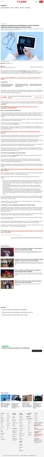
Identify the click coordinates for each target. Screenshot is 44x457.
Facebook (35, 420)
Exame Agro (8, 421)
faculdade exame (30, 414)
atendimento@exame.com (38, 429)
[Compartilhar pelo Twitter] (8, 63)
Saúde (12, 234)
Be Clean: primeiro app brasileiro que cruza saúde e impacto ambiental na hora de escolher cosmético (7, 85)
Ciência (8, 427)
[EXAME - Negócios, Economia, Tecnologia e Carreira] (22, 2)
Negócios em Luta (21, 436)
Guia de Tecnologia (14, 420)
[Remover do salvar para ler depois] (11, 63)
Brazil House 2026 (21, 420)
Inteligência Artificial (3, 434)
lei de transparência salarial (31, 455)
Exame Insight (2, 431)
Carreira (2, 425)
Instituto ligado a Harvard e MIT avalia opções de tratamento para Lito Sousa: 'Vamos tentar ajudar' (21, 85)
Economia (2, 427)
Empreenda (30, 432)
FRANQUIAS (17, 7)
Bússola (20, 423)
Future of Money (8, 425)
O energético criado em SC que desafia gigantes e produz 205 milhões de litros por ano (18, 312)
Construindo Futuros (21, 426)
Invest (2, 436)
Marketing (8, 416)
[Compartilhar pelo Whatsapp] (1, 63)
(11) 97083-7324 (38, 440)
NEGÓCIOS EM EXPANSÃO (5, 7)
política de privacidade (23, 455)
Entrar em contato (37, 424)
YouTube (35, 415)
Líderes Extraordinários (22, 433)
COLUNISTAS (3, 439)
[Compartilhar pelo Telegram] (6, 63)
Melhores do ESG (21, 448)
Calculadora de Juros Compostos (14, 435)
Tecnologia (8, 423)
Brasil (2, 423)
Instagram (36, 418)
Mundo (8, 413)
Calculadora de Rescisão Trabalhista (14, 431)
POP (7, 429)
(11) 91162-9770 (38, 425)
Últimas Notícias (2, 418)
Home (1, 23)
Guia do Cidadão (13, 417)
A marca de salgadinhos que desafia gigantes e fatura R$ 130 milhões (15, 309)
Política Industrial (21, 439)
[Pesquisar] (3, 2)
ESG (28, 425)
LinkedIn (35, 416)
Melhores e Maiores (21, 445)
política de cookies (16, 455)
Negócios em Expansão (21, 450)
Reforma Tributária (21, 417)
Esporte (8, 418)
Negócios (4, 5)
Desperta (29, 423)
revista (29, 416)
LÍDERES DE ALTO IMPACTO (3, 421)
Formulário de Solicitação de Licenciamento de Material (38, 435)
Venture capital (17, 234)
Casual (8, 415)
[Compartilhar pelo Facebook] (2, 63)
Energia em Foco (22, 428)
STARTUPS (12, 7)
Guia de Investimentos (14, 423)
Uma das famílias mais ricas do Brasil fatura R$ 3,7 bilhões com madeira (16, 314)
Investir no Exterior (21, 430)
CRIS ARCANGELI (27, 7)
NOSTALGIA (22, 7)
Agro (28, 430)
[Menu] (1, 2)
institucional (5, 455)
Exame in (29, 420)
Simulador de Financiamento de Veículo (14, 439)
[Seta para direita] (41, 8)
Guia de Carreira (13, 425)
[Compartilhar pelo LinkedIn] (4, 63)
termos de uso (10, 455)
